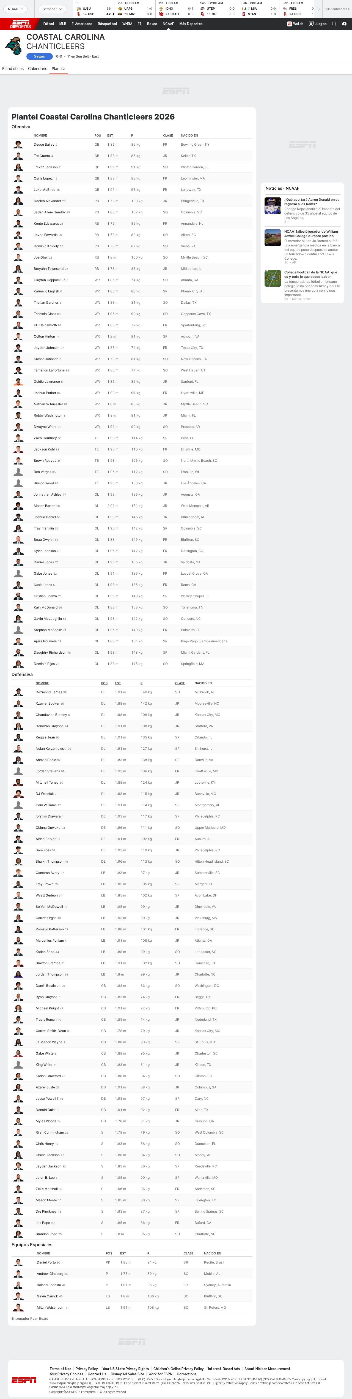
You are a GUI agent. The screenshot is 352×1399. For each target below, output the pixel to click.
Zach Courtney (45, 438)
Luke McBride (44, 190)
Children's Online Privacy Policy (178, 1369)
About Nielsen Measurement (267, 1369)
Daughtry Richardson (50, 652)
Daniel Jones (44, 562)
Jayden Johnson (46, 348)
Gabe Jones (43, 573)
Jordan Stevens (48, 771)
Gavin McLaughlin (48, 618)
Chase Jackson (48, 1155)
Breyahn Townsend (49, 269)
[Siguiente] (318, 9)
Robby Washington (48, 415)
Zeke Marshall (47, 1189)
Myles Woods (46, 1121)
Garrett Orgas (46, 918)
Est (110, 135)
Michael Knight (47, 1008)
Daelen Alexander (47, 201)
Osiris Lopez (43, 178)
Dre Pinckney (46, 1211)
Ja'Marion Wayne (49, 1042)
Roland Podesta (49, 1285)
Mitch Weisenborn (50, 1307)
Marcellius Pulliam (50, 940)
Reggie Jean (45, 737)
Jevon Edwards (45, 235)
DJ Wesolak (45, 794)
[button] (334, 24)
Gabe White (45, 1053)
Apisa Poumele (45, 641)
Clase (168, 135)
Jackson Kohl (44, 449)
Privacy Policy (87, 1369)
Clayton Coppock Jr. (49, 280)
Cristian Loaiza (45, 596)
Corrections (187, 1374)
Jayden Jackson (48, 1166)
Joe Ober (41, 257)
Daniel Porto (46, 1262)
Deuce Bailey (44, 144)
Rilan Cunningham (50, 1132)
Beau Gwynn (44, 539)
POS (98, 135)
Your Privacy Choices (66, 1374)
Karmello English (46, 291)
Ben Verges (42, 472)
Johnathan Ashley (48, 494)
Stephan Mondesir (48, 630)
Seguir (40, 56)
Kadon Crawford (48, 1076)
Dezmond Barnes (49, 692)
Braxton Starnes (48, 963)
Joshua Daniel (45, 517)
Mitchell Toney (47, 782)
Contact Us (97, 1374)
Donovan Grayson (50, 726)
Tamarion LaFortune (49, 370)
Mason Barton (44, 506)
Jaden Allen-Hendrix (49, 212)
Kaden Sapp (45, 952)
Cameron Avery (47, 873)
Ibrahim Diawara (48, 816)
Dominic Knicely (46, 246)
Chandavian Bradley (51, 715)
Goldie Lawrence (47, 381)
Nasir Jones (43, 585)
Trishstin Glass (45, 314)
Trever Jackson (46, 167)
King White (44, 1065)
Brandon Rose (46, 1234)
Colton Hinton (44, 336)
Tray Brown (44, 884)
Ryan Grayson (46, 997)
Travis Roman (46, 1019)
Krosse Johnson (46, 359)
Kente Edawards (46, 223)
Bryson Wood (44, 483)
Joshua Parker (45, 393)
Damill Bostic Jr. (48, 986)
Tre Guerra (42, 156)
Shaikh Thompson (50, 861)
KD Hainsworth (45, 325)
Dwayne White (45, 427)
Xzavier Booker (47, 703)
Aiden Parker (46, 839)
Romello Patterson (50, 929)
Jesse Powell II (47, 1098)
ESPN (20, 24)
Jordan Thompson (50, 974)
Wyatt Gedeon (47, 895)
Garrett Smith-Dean (51, 1031)
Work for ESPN (160, 1374)
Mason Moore (46, 1200)
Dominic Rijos (44, 664)
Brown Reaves (45, 460)
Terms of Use (60, 1369)
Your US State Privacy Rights (125, 1369)
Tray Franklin (44, 528)
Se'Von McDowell (49, 906)
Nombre (40, 135)
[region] (132, 400)
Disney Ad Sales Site (127, 1374)
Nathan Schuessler (48, 404)
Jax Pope (43, 1223)
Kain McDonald (45, 607)
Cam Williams (46, 805)
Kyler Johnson (45, 551)
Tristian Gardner (46, 302)
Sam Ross (43, 850)
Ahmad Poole (46, 760)
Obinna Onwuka (48, 827)
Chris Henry (45, 1144)
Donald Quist (46, 1110)
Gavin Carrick (47, 1296)
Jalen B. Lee (45, 1177)
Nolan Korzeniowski (51, 748)
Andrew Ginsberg (50, 1274)
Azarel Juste (45, 1087)
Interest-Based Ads (224, 1369)
